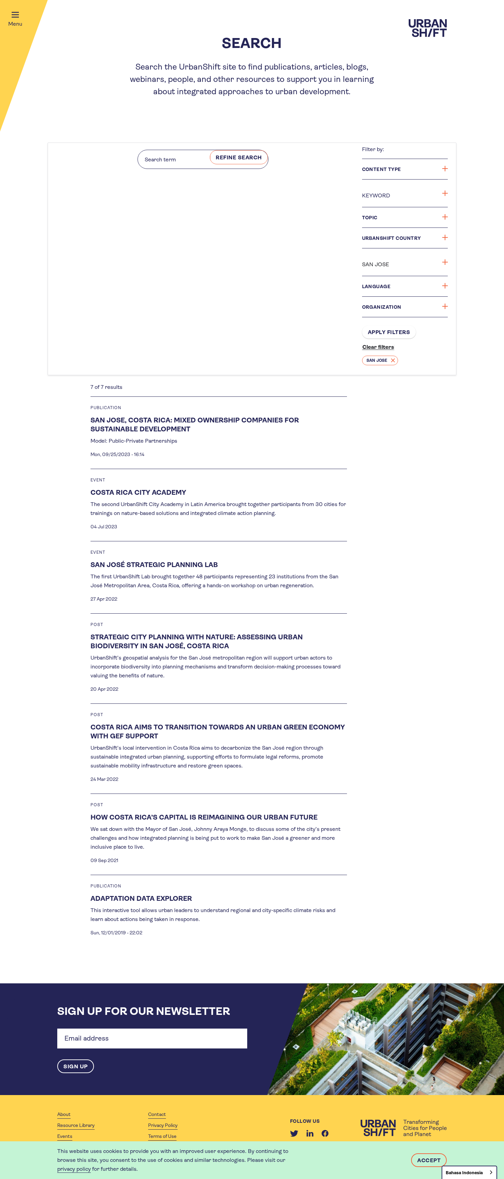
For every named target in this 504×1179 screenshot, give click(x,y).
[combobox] (469, 1172)
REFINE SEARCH (239, 157)
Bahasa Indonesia (464, 1172)
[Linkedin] (310, 1133)
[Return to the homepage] (403, 1128)
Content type (381, 169)
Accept (429, 1160)
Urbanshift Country (391, 238)
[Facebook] (325, 1133)
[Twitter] (294, 1133)
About (64, 1114)
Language (376, 286)
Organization (381, 307)
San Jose (377, 360)
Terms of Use (162, 1136)
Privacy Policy (163, 1125)
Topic (369, 217)
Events (64, 1136)
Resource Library (76, 1125)
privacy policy (74, 1169)
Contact (157, 1114)
